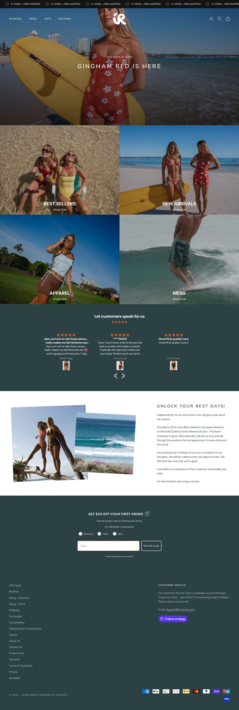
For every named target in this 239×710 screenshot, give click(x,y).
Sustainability (16, 622)
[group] (119, 62)
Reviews (65, 18)
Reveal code (151, 546)
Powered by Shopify (53, 695)
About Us (14, 641)
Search (13, 634)
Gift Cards (15, 585)
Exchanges (15, 616)
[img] (119, 322)
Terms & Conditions (20, 665)
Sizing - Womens (19, 598)
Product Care (16, 653)
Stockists (14, 678)
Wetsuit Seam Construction (25, 628)
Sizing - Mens (17, 604)
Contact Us (15, 647)
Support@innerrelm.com (180, 609)
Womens (15, 18)
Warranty (14, 659)
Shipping (14, 610)
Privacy (13, 671)
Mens (33, 18)
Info (47, 18)
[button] (116, 375)
